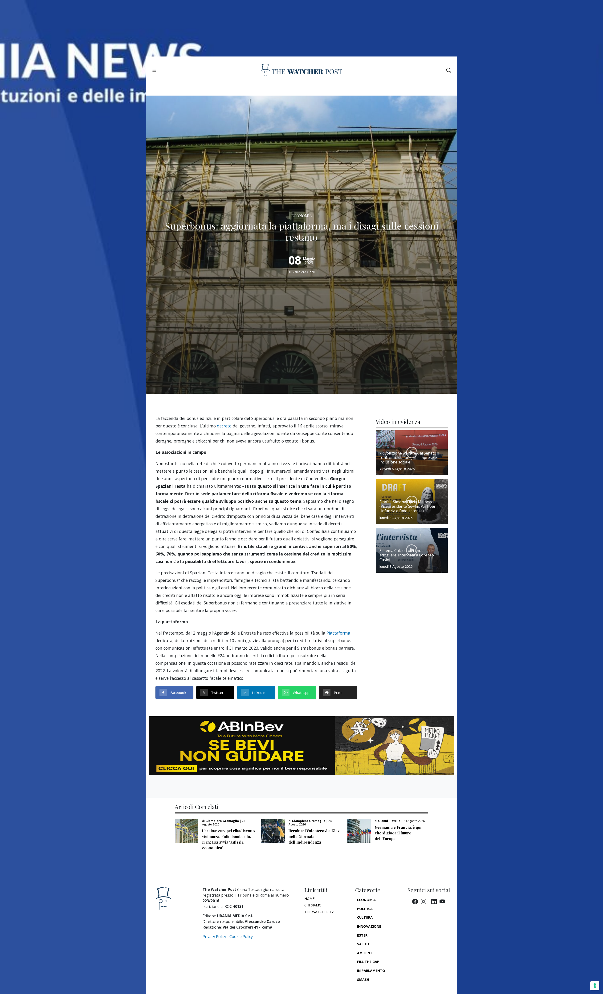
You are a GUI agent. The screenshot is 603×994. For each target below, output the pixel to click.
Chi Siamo (313, 905)
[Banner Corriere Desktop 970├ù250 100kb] (301, 745)
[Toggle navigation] (154, 70)
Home (309, 898)
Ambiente (365, 953)
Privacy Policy (214, 936)
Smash (363, 979)
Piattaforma (338, 633)
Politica (365, 908)
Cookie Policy (241, 936)
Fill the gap (368, 961)
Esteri (362, 935)
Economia (366, 899)
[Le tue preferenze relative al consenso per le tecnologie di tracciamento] (594, 985)
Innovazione (369, 926)
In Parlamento (371, 970)
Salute (363, 944)
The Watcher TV (319, 911)
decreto (224, 426)
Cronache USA (370, 988)
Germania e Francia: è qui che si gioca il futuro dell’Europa (398, 833)
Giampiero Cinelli (303, 272)
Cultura (365, 917)
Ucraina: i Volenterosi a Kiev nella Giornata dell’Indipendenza (314, 836)
